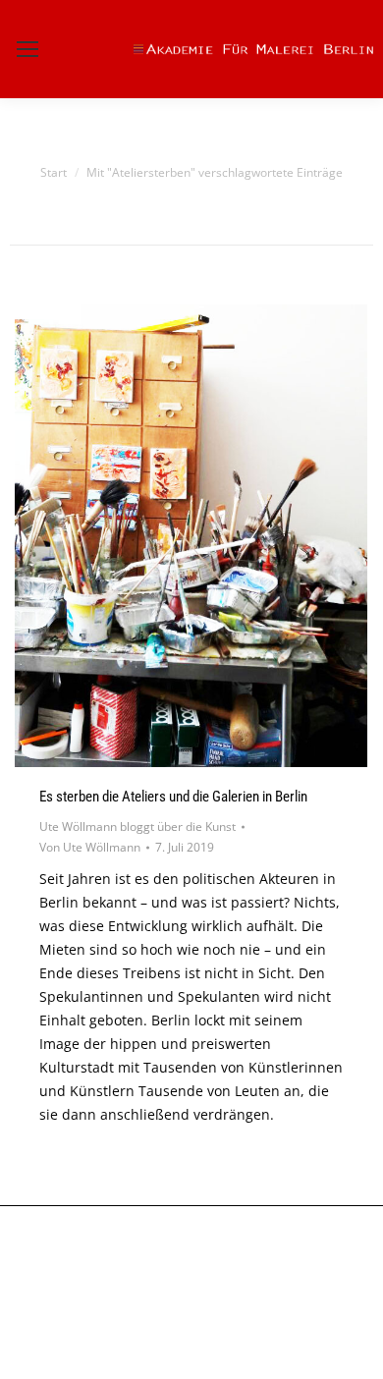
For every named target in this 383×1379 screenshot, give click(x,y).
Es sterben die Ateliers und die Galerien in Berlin (173, 796)
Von (89, 847)
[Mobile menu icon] (27, 49)
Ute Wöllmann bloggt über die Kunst (137, 826)
